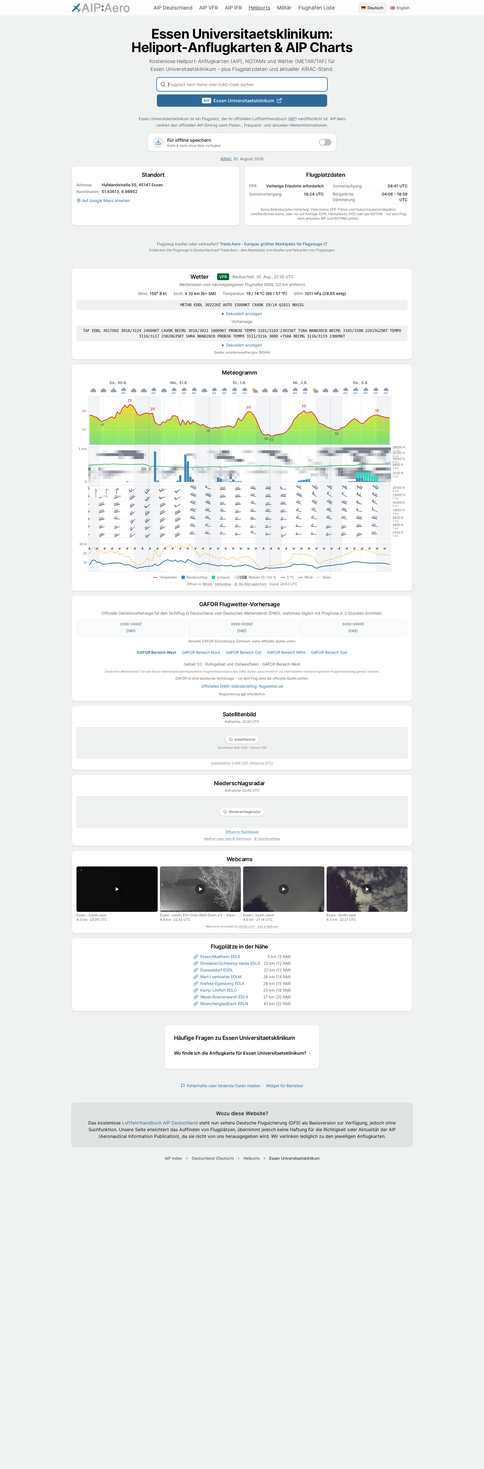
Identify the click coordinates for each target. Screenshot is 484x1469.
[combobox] (242, 84)
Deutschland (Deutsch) (213, 1158)
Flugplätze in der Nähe (242, 946)
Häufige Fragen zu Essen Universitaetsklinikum (237, 1038)
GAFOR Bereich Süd (329, 652)
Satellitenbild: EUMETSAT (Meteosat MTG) (242, 763)
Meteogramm (242, 372)
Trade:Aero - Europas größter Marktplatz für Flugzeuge (271, 243)
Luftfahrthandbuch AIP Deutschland (160, 1123)
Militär (284, 8)
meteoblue (223, 584)
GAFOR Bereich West (156, 652)
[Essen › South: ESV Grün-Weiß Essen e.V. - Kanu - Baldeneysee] (200, 889)
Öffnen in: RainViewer (242, 832)
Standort (156, 174)
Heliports (259, 8)
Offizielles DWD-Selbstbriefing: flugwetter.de (242, 686)
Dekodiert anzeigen (244, 313)
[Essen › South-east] (117, 889)
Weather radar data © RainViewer (228, 839)
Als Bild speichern (253, 584)
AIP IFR (233, 8)
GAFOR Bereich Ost (243, 652)
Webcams (242, 859)
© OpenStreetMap (267, 839)
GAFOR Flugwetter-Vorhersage (242, 604)
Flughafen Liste (316, 8)
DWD (131, 630)
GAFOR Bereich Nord (201, 652)
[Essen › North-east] (367, 889)
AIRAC (226, 158)
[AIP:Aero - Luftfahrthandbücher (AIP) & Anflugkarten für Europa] (101, 7)
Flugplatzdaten (328, 174)
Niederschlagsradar (242, 783)
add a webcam (268, 926)
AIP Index (173, 1158)
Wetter (202, 276)
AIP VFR (208, 8)
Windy (207, 584)
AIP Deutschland (172, 8)
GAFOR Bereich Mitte (286, 652)
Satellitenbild (242, 714)
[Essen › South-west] (283, 889)
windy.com (247, 926)
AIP (292, 118)
